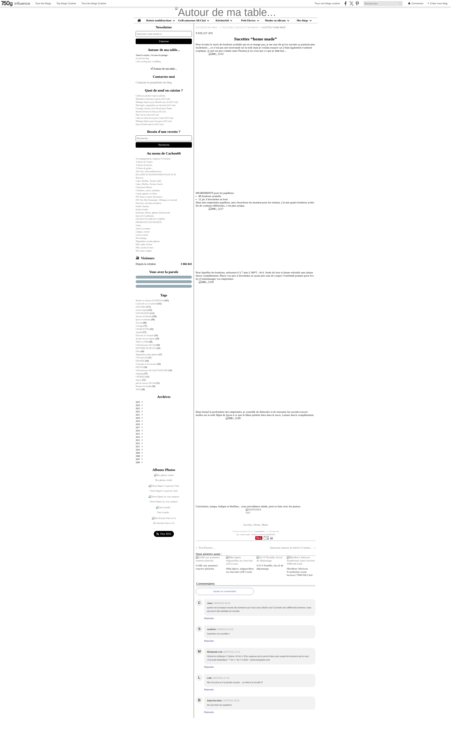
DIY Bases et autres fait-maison (149, 197)
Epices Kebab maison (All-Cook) (149, 124)
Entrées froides (142, 209)
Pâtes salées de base (144, 244)
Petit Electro (248, 20)
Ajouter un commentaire (224, 591)
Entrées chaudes (142, 206)
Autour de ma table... (207, 27)
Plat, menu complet (144, 251)
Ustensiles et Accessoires (146, 364)
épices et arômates (143, 319)
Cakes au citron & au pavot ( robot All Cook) (154, 118)
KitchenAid (222, 20)
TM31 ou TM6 (142, 342)
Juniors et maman (143, 228)
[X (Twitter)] (351, 3)
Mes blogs (302, 20)
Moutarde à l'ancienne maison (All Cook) (153, 99)
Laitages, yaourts (143, 232)
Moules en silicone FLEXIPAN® (150, 300)
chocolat (139, 323)
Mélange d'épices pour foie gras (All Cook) (154, 121)
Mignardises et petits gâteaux (148, 241)
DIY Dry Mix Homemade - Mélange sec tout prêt (156, 200)
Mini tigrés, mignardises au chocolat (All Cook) (155, 105)
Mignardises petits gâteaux (147, 354)
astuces (139, 380)
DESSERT (140, 361)
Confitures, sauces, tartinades (148, 190)
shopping (140, 373)
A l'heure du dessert (144, 165)
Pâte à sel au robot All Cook (147, 115)
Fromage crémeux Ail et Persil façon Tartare (154, 108)
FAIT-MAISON (143, 313)
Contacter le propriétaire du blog (154, 82)
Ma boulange (141, 238)
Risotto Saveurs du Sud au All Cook (151, 111)
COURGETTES (143, 329)
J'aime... (139, 225)
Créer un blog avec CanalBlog (148, 61)
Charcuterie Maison (144, 187)
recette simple (141, 310)
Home (139, 19)
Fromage (140, 326)
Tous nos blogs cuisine (327, 3)
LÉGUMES (141, 307)
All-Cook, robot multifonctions (149, 171)
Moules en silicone (275, 20)
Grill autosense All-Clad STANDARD (152, 370)
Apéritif (139, 332)
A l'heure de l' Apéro (144, 162)
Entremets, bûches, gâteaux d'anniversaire (153, 212)
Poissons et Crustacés (145, 335)
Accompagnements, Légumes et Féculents (153, 159)
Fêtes (138, 351)
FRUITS (140, 367)
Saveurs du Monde (144, 316)
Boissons (139, 178)
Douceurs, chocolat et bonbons (148, 203)
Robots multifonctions (158, 20)
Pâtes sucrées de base (144, 247)
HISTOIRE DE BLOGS (146, 348)
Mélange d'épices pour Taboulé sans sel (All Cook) (157, 102)
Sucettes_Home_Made (255, 524)
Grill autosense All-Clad (192, 20)
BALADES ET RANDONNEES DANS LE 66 (156, 174)
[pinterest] (357, 3)
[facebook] (345, 3)
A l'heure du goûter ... (145, 168)
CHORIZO (141, 377)
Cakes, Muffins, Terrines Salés (148, 181)
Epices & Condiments (145, 216)
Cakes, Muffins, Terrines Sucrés (149, 184)
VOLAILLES (142, 357)
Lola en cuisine (142, 235)
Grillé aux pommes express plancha (150, 96)
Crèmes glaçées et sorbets (146, 193)
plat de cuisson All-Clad (146, 383)
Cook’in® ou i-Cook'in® (146, 304)
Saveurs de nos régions (146, 338)
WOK (138, 389)
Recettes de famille (144, 386)
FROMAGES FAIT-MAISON (149, 222)
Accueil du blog (142, 58)
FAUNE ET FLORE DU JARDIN (150, 219)
